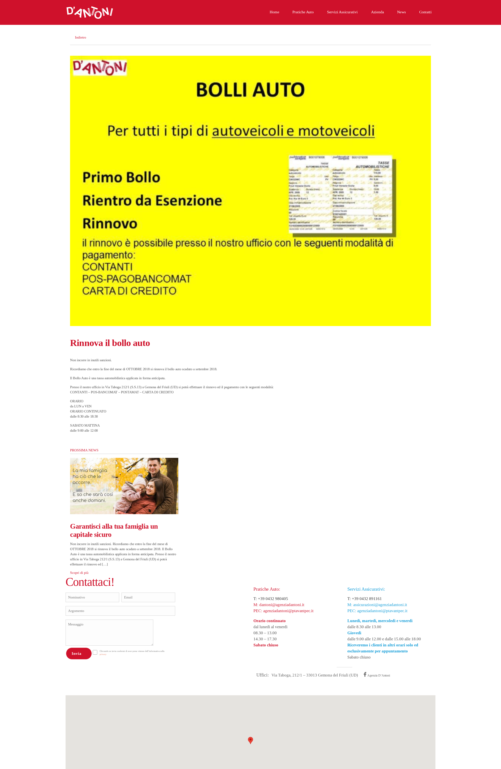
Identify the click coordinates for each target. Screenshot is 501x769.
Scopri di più (79, 573)
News (401, 12)
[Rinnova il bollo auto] (250, 191)
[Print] (429, 353)
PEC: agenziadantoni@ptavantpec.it (283, 610)
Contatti (425, 12)
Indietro (91, 37)
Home (274, 12)
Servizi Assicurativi (342, 12)
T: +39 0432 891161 (364, 598)
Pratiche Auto (303, 12)
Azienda (377, 12)
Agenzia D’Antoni (378, 675)
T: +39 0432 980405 (270, 598)
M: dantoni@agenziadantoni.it (278, 604)
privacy (103, 654)
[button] (250, 740)
